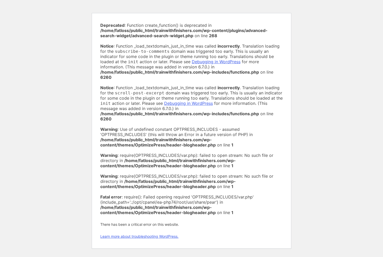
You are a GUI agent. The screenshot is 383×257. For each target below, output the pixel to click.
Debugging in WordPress (216, 61)
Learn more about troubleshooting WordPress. (139, 236)
